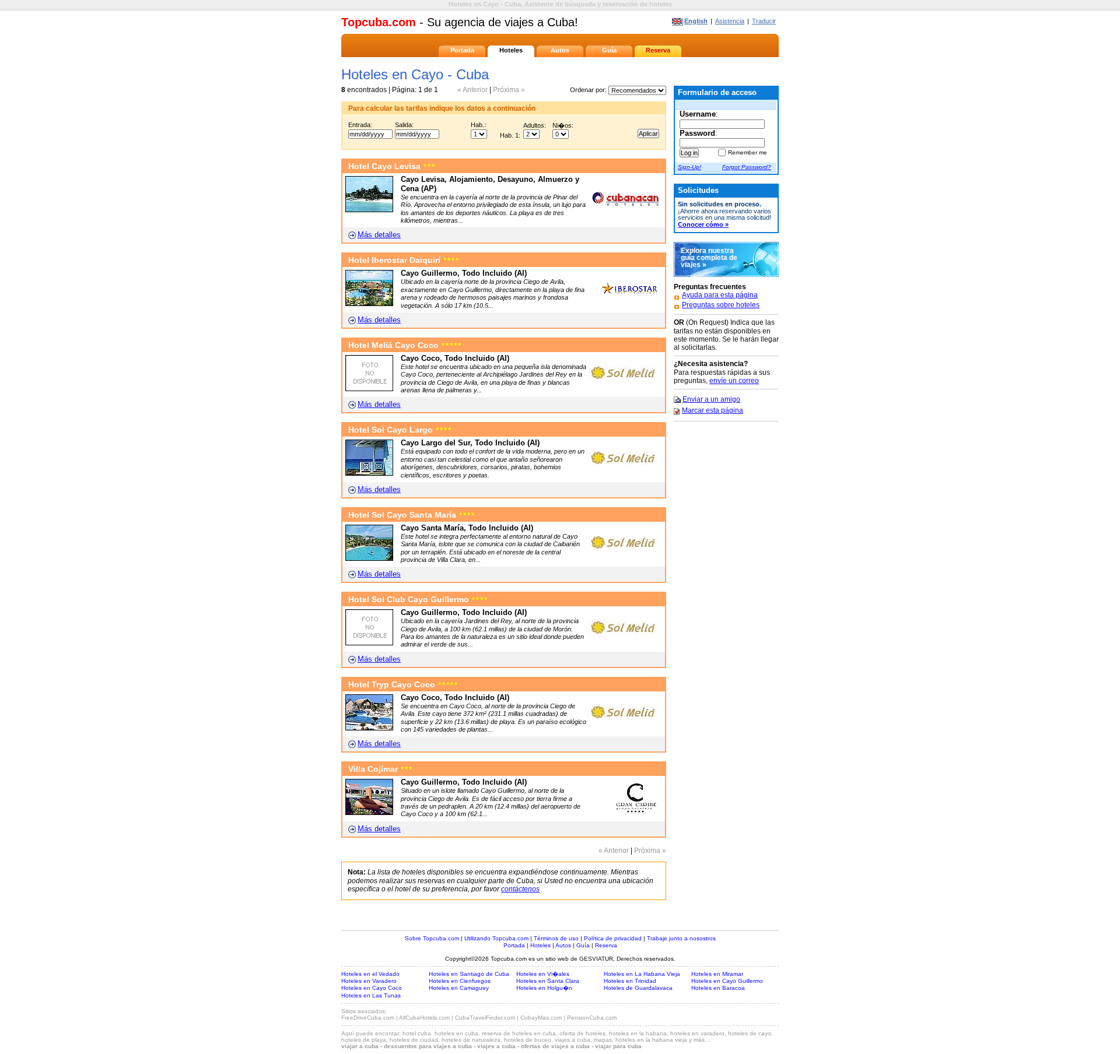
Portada (462, 50)
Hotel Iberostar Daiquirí (403, 260)
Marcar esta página (712, 410)
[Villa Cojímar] (369, 812)
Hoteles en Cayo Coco (371, 988)
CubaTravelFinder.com (485, 1017)
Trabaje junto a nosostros (681, 938)
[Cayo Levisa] (369, 209)
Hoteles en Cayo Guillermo (727, 981)
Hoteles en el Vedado (370, 974)
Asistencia (729, 20)
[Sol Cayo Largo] (369, 473)
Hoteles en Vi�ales (542, 974)
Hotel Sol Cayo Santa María (411, 515)
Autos (560, 50)
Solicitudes (698, 190)
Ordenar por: (589, 89)
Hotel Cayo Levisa (391, 166)
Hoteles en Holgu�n (544, 988)
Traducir (764, 20)
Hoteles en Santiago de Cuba (469, 974)
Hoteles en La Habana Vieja (642, 974)
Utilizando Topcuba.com (496, 938)
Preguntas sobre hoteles (721, 305)
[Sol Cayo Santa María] (369, 558)
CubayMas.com (541, 1017)
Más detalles (379, 234)
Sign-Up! (689, 167)
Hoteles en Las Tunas (371, 995)
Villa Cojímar (380, 769)
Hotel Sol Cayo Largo (400, 430)
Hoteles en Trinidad (630, 981)
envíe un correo (734, 381)
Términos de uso (556, 938)
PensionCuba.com (592, 1017)
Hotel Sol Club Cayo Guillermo (418, 600)
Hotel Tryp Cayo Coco (403, 685)
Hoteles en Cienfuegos (460, 981)
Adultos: (534, 125)
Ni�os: (562, 125)
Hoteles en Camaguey (459, 988)
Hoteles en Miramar (717, 974)
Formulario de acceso (717, 92)
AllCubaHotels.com (424, 1017)
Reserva (658, 50)
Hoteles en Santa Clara (547, 981)
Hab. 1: (510, 135)
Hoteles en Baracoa (718, 988)
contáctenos (520, 889)
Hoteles (511, 50)
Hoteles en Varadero (369, 981)
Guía (609, 50)
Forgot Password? (746, 167)
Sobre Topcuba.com (432, 938)
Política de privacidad (613, 938)
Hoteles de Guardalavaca (638, 988)
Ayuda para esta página (720, 295)
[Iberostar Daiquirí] (369, 303)
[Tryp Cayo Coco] (369, 727)
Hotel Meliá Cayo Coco (404, 345)
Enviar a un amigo (711, 399)
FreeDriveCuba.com (367, 1017)
